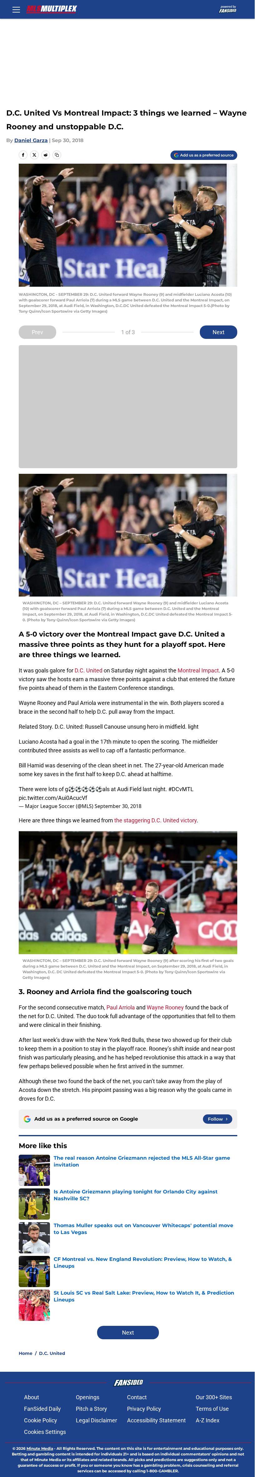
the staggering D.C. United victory (155, 820)
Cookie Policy (40, 1420)
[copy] (56, 155)
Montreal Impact (198, 670)
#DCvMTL (181, 789)
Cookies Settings (45, 1432)
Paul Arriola (120, 1007)
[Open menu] (16, 9)
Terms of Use (212, 1408)
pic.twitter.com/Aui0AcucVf (53, 798)
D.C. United (88, 670)
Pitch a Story (91, 1408)
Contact (137, 1397)
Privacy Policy (144, 1408)
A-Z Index (207, 1420)
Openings (87, 1397)
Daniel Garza (31, 140)
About (31, 1397)
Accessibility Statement (156, 1420)
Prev (37, 332)
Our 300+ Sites (214, 1397)
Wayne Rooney (165, 1007)
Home (25, 1353)
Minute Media (40, 1448)
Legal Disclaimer (96, 1420)
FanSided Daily (42, 1408)
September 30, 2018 (118, 806)
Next (218, 332)
